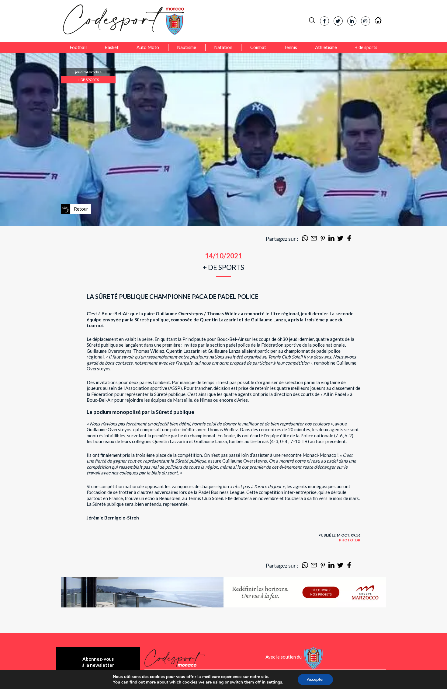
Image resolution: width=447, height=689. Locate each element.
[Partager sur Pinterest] (323, 239)
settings (274, 682)
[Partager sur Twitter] (340, 239)
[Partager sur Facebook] (349, 239)
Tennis (290, 47)
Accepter (315, 679)
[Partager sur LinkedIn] (331, 239)
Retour (81, 209)
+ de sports (366, 47)
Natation (223, 47)
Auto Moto (148, 47)
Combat (258, 47)
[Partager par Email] (314, 239)
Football (78, 47)
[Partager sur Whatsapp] (305, 239)
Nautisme (186, 47)
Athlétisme (326, 47)
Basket (112, 47)
